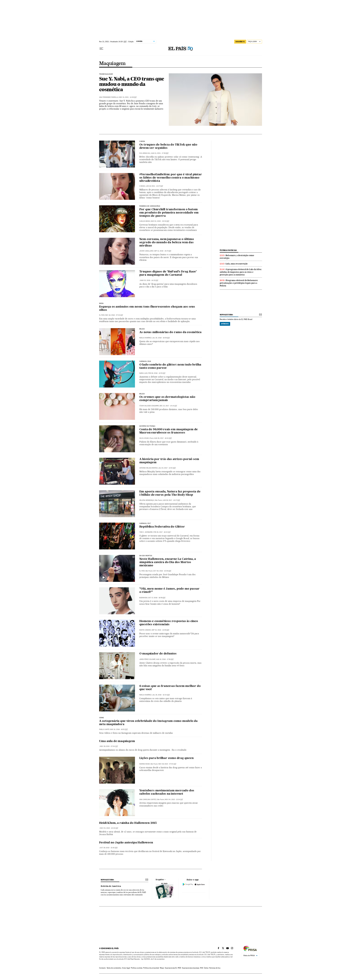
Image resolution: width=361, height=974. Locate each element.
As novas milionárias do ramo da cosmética (170, 332)
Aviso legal (126, 968)
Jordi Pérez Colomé (147, 659)
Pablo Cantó (104, 729)
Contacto (102, 968)
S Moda (142, 186)
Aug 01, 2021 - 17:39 (160, 153)
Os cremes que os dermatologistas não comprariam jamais (167, 399)
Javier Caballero (146, 251)
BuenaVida (143, 598)
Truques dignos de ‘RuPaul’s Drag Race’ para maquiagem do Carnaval (168, 273)
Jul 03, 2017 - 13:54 (167, 468)
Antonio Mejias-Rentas (148, 468)
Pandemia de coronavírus (149, 206)
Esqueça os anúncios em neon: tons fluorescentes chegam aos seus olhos (147, 308)
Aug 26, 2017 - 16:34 (163, 438)
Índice (206, 968)
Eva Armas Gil (144, 153)
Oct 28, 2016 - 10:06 (162, 571)
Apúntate (225, 324)
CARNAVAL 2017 (145, 523)
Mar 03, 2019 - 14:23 (149, 280)
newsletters (226, 315)
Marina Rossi (144, 764)
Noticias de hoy (214, 968)
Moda (101, 303)
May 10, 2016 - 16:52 (119, 729)
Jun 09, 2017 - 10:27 (171, 500)
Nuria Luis (143, 373)
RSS (201, 968)
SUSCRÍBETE (240, 42)
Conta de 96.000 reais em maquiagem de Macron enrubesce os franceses (168, 431)
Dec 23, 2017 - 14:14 (168, 406)
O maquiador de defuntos (158, 653)
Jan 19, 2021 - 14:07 (154, 186)
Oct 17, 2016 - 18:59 (156, 598)
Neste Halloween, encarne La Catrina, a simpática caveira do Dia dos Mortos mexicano (167, 562)
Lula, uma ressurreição (237, 263)
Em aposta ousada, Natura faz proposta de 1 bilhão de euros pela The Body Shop (170, 493)
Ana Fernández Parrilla (108, 97)
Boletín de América (111, 886)
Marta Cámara (145, 630)
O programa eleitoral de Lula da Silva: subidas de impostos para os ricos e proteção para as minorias (241, 272)
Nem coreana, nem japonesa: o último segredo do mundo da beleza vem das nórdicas (166, 242)
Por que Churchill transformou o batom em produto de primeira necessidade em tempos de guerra (169, 212)
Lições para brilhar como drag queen (166, 758)
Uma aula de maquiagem (117, 741)
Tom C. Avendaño (146, 532)
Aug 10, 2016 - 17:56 (165, 659)
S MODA (142, 141)
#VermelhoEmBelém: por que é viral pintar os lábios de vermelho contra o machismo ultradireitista (170, 177)
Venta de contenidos (114, 968)
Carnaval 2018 (145, 361)
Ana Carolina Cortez (147, 799)
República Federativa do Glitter (162, 526)
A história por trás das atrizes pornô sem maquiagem (169, 461)
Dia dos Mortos (145, 556)
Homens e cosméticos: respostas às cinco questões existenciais (168, 623)
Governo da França (147, 426)
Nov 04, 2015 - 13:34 (174, 799)
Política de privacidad (151, 968)
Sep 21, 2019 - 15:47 (162, 251)
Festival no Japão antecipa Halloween (126, 842)
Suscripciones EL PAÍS (173, 968)
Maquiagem (112, 63)
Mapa (162, 968)
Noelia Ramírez (145, 338)
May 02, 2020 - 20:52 (160, 221)
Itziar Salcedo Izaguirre (149, 406)
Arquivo (159, 880)
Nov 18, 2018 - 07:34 (114, 315)
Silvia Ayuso (144, 438)
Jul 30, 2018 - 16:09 (161, 338)
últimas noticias (228, 250)
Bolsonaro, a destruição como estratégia (237, 256)
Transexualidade (106, 74)
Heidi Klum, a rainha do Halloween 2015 (128, 823)
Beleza (142, 329)
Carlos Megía (144, 221)
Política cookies (136, 968)
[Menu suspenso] (101, 48)
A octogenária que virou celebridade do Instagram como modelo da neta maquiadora (148, 723)
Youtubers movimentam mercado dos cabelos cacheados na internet (166, 792)
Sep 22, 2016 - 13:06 (160, 630)
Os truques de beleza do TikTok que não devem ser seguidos (168, 146)
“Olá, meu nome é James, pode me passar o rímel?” (169, 590)
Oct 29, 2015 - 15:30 (109, 848)
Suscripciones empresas (190, 968)
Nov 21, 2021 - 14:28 (128, 97)
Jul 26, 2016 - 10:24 (161, 695)
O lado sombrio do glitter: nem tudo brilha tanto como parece (170, 366)
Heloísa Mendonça (146, 500)
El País (101, 315)
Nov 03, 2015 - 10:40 (109, 828)
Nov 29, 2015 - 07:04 (109, 746)
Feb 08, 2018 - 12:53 (156, 373)
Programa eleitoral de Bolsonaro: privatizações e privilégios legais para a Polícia (239, 283)
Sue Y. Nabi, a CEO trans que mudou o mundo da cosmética (131, 84)
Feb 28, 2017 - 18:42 (162, 532)
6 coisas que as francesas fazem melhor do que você (170, 688)
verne (101, 718)
